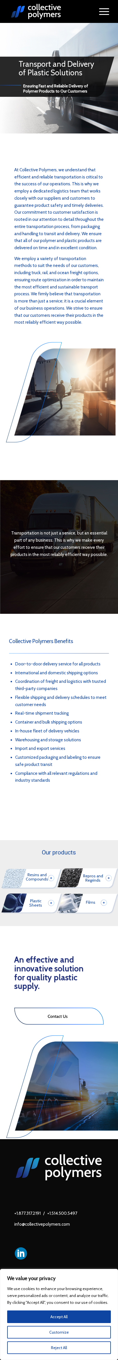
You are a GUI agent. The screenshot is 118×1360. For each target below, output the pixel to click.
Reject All (59, 1347)
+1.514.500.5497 (62, 1213)
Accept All (59, 1316)
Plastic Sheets (35, 903)
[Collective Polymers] (49, 11)
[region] (59, 1314)
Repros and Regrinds (93, 878)
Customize (59, 1332)
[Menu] (101, 11)
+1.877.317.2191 (27, 1213)
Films (90, 902)
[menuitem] (101, 11)
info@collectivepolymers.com (42, 1224)
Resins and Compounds (37, 877)
